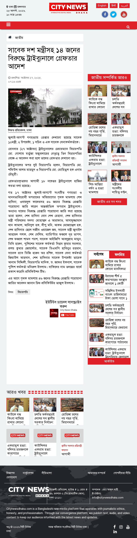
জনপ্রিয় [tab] (120, 254)
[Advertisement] (109, 52)
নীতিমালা (47, 473)
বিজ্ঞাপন (10, 473)
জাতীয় (19, 38)
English (102, 5)
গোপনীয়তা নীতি (122, 473)
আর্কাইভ (109, 361)
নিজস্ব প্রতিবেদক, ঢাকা (20, 130)
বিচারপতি (23, 292)
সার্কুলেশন (28, 473)
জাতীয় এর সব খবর (109, 202)
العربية (124, 5)
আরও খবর (16, 392)
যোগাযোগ (11, 477)
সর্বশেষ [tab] (98, 254)
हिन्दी (113, 5)
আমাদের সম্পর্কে (96, 473)
